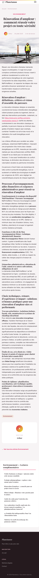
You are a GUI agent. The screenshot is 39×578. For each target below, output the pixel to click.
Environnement (12, 8)
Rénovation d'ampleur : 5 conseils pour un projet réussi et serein (18, 487)
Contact (4, 566)
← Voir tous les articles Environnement (15, 449)
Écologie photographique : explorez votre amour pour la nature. (17, 481)
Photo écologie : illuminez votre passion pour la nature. (19, 494)
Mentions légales (7, 563)
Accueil (4, 8)
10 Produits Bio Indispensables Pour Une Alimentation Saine (17, 514)
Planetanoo (9, 1)
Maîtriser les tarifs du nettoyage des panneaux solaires (16, 521)
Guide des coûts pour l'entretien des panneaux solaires (16, 500)
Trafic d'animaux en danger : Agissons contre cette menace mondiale (19, 475)
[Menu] (35, 1)
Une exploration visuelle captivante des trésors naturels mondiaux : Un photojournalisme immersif (17, 507)
